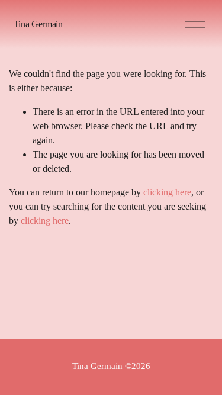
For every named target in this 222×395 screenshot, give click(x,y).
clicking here (167, 192)
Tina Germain (38, 24)
